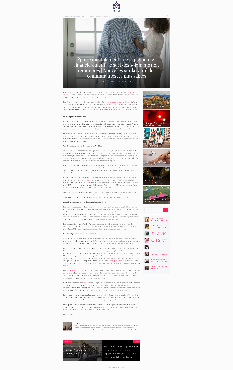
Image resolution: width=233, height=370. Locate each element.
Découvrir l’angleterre (74, 16)
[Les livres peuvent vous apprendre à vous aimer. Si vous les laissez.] (147, 255)
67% (89, 180)
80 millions (109, 121)
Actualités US (69, 314)
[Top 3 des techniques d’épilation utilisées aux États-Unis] (156, 165)
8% (107, 129)
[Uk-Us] (116, 7)
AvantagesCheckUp (116, 261)
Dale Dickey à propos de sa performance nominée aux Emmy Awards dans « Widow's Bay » (159, 228)
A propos (119, 16)
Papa (84, 283)
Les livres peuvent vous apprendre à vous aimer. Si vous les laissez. (159, 255)
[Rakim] (147, 248)
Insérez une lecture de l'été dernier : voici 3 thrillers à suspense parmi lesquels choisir (158, 235)
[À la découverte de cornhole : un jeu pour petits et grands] (156, 202)
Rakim (153, 246)
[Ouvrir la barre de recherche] (167, 16)
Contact (129, 16)
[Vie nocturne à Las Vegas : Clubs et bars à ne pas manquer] (156, 126)
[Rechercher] (165, 210)
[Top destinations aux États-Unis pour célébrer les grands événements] (156, 147)
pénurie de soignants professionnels (118, 102)
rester (130, 92)
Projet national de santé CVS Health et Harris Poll (81, 134)
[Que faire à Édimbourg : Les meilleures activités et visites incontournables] (156, 107)
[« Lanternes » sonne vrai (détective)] (147, 269)
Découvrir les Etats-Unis (100, 16)
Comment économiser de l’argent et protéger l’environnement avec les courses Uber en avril (81, 350)
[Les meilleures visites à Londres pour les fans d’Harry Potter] (156, 184)
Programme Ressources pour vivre (76, 270)
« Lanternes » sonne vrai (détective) (159, 267)
